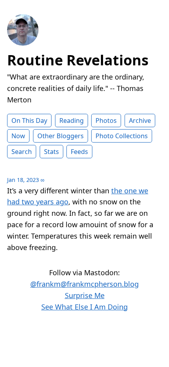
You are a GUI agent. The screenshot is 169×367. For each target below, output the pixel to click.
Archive (140, 120)
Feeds (79, 151)
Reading (71, 120)
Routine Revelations (78, 60)
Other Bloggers (60, 136)
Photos (106, 120)
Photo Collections (122, 136)
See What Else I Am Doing (84, 306)
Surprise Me (85, 295)
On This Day (29, 120)
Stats (51, 151)
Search (21, 151)
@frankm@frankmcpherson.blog (84, 284)
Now (18, 136)
